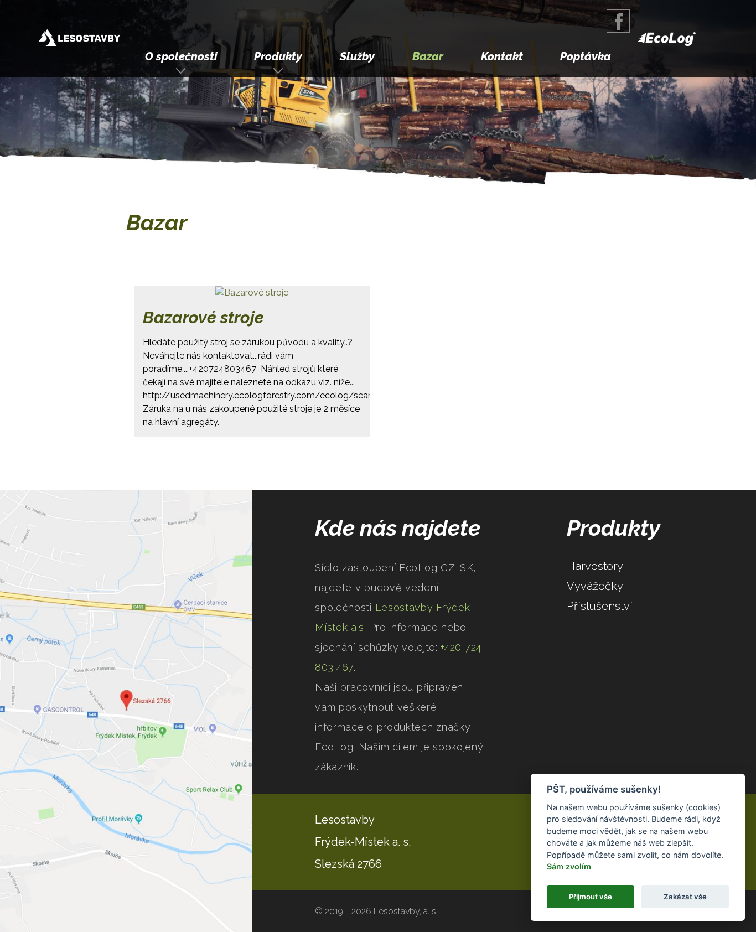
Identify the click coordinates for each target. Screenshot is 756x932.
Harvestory (595, 566)
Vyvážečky (595, 586)
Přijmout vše (590, 896)
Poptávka (585, 56)
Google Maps (126, 711)
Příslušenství (600, 606)
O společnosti (181, 56)
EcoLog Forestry (666, 39)
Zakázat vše (685, 896)
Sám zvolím (569, 867)
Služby (357, 56)
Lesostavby (345, 819)
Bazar (427, 56)
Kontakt (502, 56)
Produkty (278, 56)
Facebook (618, 21)
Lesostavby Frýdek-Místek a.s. (79, 39)
